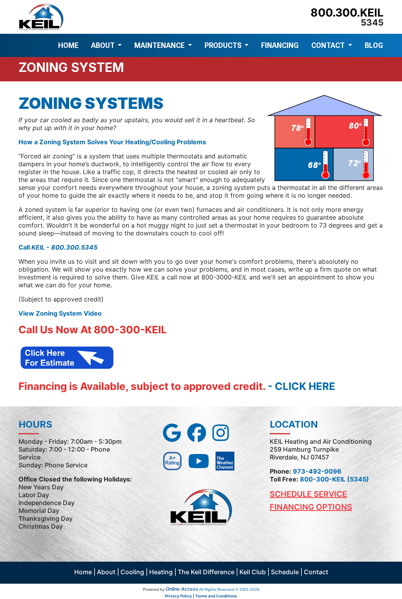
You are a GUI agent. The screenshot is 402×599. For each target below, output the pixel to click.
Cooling (132, 572)
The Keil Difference (206, 572)
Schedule (285, 572)
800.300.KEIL (347, 12)
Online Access (182, 589)
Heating (161, 572)
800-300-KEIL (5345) (334, 479)
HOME (68, 45)
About (106, 572)
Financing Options (311, 507)
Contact (316, 572)
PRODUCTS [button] (224, 45)
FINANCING (280, 45)
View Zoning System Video (60, 313)
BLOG (374, 45)
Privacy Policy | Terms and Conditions (201, 595)
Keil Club (252, 572)
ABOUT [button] (103, 45)
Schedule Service (308, 494)
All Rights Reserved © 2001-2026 (229, 589)
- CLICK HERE (301, 386)
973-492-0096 (317, 471)
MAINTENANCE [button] (160, 45)
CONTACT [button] (328, 45)
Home (83, 572)
